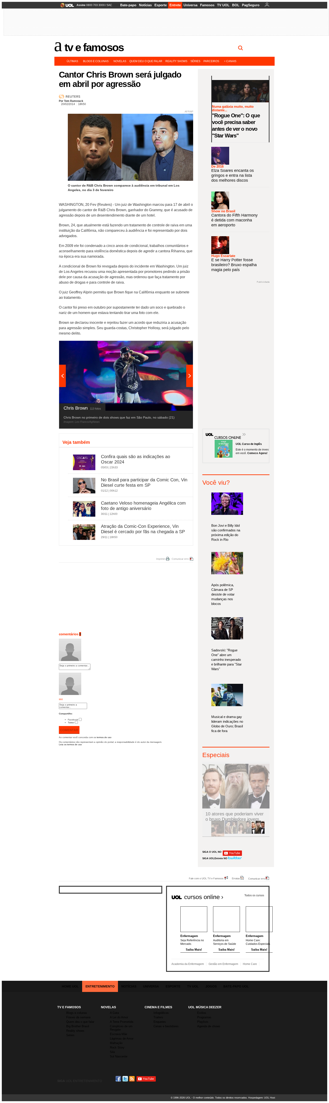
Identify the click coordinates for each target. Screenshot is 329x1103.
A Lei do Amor (119, 1017)
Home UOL (70, 986)
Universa (190, 5)
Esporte (160, 5)
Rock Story (117, 1047)
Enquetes (160, 1021)
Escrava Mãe (118, 1034)
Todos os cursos (254, 895)
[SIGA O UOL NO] (232, 855)
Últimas (72, 61)
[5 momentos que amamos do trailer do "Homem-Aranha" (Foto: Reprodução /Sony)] (217, 833)
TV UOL (223, 5)
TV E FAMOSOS (69, 1007)
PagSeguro (250, 5)
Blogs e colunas (96, 61)
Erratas (236, 878)
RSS (132, 1079)
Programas (204, 1017)
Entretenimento (100, 986)
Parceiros (211, 61)
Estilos (201, 1013)
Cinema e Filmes (158, 1007)
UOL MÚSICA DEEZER (204, 1007)
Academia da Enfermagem (187, 964)
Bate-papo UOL (236, 986)
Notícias (145, 5)
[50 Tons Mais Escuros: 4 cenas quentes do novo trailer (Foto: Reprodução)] (244, 833)
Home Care (250, 964)
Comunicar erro (180, 559)
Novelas (119, 61)
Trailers (158, 1017)
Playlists (202, 1021)
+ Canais (230, 61)
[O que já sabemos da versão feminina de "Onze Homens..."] (231, 833)
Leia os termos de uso (70, 744)
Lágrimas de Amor (121, 1038)
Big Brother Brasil (77, 1026)
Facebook (73, 719)
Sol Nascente (118, 1056)
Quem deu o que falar (145, 61)
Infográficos (161, 1013)
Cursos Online (225, 431)
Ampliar (178, 346)
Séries (195, 61)
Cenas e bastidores (166, 1026)
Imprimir (160, 559)
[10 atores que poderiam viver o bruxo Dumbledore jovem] (258, 833)
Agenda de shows (208, 1026)
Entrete (175, 5)
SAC (109, 5)
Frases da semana (78, 1017)
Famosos (207, 5)
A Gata (114, 1013)
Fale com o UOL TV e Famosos (206, 878)
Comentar (69, 730)
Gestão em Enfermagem (223, 964)
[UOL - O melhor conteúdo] (66, 6)
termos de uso (104, 737)
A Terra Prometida (121, 1021)
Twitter (71, 722)
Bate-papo (128, 5)
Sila (112, 1052)
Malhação (116, 1043)
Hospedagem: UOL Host (261, 1097)
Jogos (211, 986)
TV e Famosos (94, 47)
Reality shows (176, 61)
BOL (235, 5)
